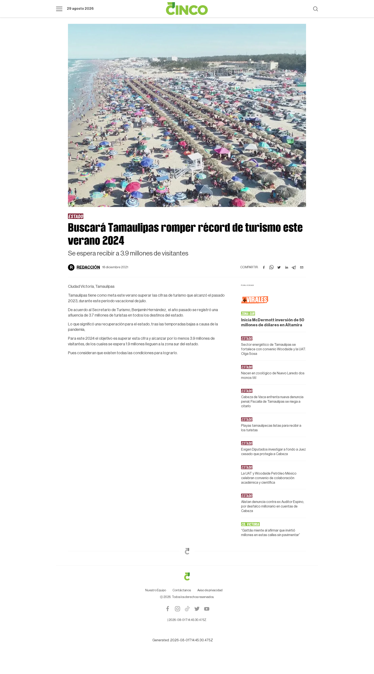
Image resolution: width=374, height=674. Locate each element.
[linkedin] (286, 267)
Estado (75, 216)
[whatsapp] (271, 267)
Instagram (177, 608)
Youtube (206, 608)
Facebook (167, 608)
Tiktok (187, 608)
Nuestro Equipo (155, 590)
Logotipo (187, 8)
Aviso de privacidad (209, 590)
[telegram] (294, 267)
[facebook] (264, 267)
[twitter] (279, 267)
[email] (301, 267)
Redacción (88, 267)
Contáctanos (181, 590)
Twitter (197, 608)
